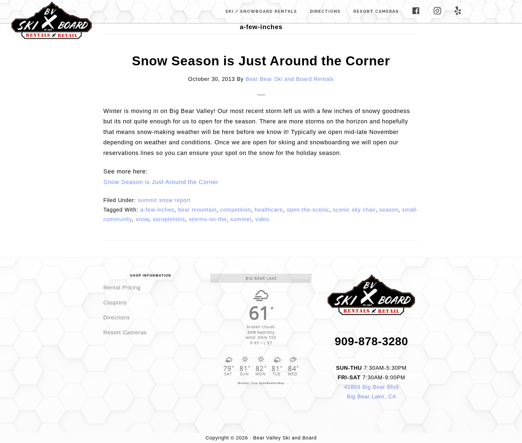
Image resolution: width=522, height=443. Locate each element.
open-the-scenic (308, 210)
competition (235, 210)
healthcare (269, 210)
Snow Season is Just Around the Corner (261, 61)
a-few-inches (157, 210)
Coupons (115, 302)
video (262, 219)
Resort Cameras (125, 332)
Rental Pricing (122, 288)
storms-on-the (207, 219)
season (388, 210)
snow (142, 219)
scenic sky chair (354, 210)
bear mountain (197, 210)
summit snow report (164, 200)
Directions (116, 317)
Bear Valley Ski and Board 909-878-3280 (51, 20)
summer (240, 219)
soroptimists (169, 219)
